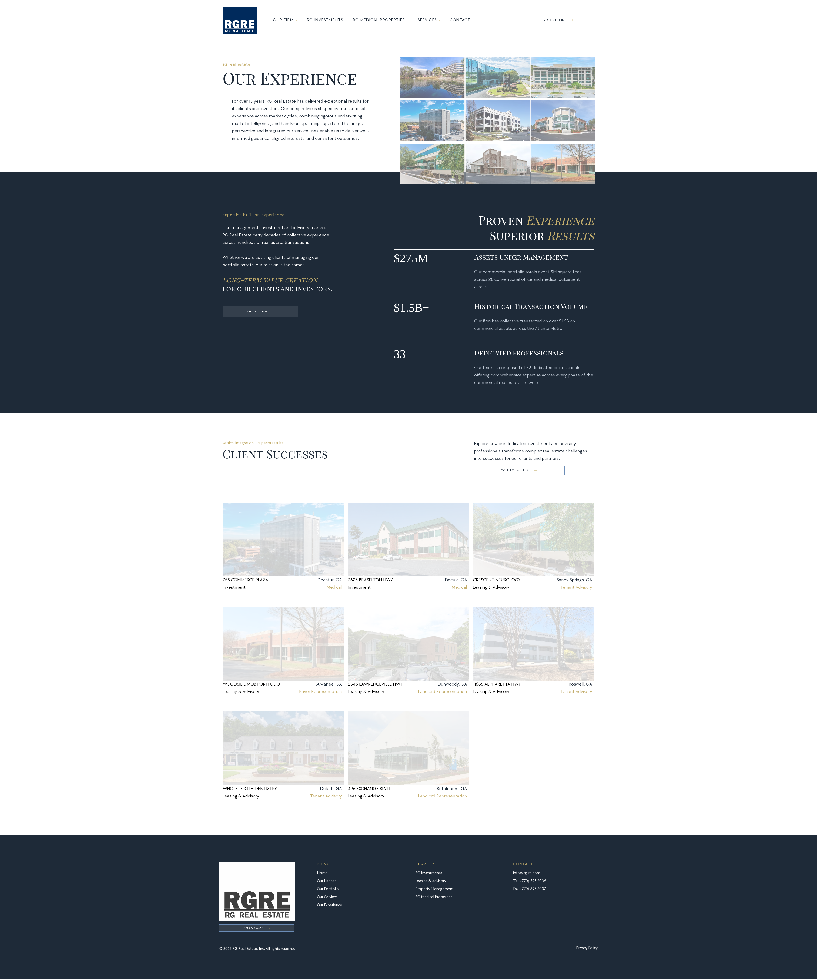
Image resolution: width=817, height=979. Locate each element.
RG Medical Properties (433, 897)
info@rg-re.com (526, 872)
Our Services (327, 897)
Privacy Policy (587, 947)
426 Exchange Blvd (369, 789)
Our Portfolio (328, 888)
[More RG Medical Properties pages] (407, 20)
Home (322, 872)
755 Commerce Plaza (245, 580)
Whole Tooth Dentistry (250, 789)
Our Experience (329, 905)
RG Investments (428, 872)
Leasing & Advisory (430, 881)
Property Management (434, 888)
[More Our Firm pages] (296, 20)
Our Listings (326, 881)
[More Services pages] (439, 20)
